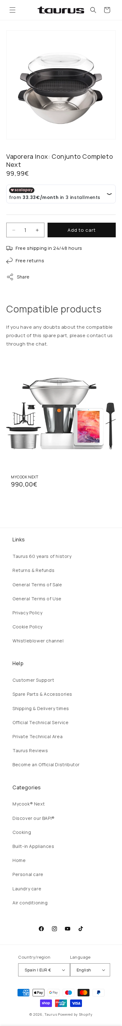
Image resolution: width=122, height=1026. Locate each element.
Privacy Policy (27, 613)
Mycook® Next (29, 804)
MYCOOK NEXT (24, 477)
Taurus (50, 1014)
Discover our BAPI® (34, 818)
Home (19, 860)
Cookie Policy (28, 627)
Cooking (22, 832)
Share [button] (23, 277)
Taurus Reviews (30, 750)
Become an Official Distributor (46, 764)
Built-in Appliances (33, 846)
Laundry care (27, 889)
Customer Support (33, 680)
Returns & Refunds (33, 570)
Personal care (28, 874)
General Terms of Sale (37, 585)
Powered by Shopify (75, 1014)
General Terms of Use (37, 599)
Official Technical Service (41, 722)
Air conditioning (30, 903)
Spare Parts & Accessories (42, 694)
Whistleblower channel (38, 641)
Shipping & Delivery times (41, 708)
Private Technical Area (38, 736)
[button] (12, 10)
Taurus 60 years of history (42, 556)
